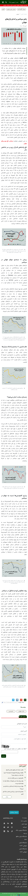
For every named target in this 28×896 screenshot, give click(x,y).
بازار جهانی (21, 711)
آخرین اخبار (22, 766)
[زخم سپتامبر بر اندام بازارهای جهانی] (14, 36)
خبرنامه (25, 827)
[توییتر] (8, 827)
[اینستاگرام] (12, 827)
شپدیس (11, 711)
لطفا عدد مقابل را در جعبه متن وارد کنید (15, 749)
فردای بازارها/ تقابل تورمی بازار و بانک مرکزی (15, 5)
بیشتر (7, 797)
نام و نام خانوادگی (22, 724)
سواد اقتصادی (21, 9)
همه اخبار (24, 824)
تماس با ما (24, 821)
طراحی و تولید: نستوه (13, 895)
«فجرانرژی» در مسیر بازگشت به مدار (15, 778)
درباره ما (24, 818)
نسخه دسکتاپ (14, 812)
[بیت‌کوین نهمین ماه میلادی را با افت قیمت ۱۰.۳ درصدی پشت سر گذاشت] (14, 377)
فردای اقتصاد (14, 2)
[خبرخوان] (8, 831)
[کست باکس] (12, 831)
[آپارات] (4, 827)
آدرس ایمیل (24, 731)
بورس (17, 14)
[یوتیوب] (4, 823)
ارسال (3, 756)
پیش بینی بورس (11, 9)
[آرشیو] (4, 831)
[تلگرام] (12, 823)
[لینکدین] (8, 823)
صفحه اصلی (24, 14)
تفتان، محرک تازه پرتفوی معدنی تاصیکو (14, 770)
